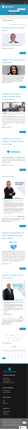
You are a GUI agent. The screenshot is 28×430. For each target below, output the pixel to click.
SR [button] (25, 3)
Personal (3, 3)
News (19, 24)
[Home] (7, 6)
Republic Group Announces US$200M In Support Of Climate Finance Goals (13, 141)
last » (18, 340)
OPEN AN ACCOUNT (14, 10)
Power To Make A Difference (8, 382)
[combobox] (22, 427)
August (14, 346)
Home (16, 24)
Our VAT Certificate (7, 379)
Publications (5, 403)
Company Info (6, 378)
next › (13, 340)
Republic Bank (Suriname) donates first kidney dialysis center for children (11, 96)
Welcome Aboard (8, 176)
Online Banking (13, 13)
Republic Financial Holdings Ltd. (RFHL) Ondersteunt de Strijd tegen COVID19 (13, 235)
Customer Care (6, 414)
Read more (22, 52)
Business (8, 3)
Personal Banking (6, 390)
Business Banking (6, 392)
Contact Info (5, 412)
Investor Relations (6, 381)
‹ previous (12, 335)
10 (21, 337)
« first (7, 335)
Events (4, 401)
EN (23, 427)
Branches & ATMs (6, 411)
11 (9, 340)
